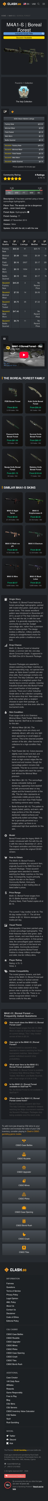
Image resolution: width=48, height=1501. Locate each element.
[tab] (5, 112)
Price (14, 244)
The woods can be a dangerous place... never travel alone (22, 206)
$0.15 (16, 269)
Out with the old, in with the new (24, 228)
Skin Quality (5, 243)
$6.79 (16, 320)
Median (34, 244)
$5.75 (16, 301)
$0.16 (16, 262)
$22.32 (16, 248)
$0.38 (16, 255)
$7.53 (16, 292)
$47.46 (16, 311)
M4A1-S (12, 15)
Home (3, 15)
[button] (26, 4)
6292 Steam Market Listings (24, 119)
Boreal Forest (29, 27)
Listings (24, 244)
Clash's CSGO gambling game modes (20, 1132)
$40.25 (16, 282)
